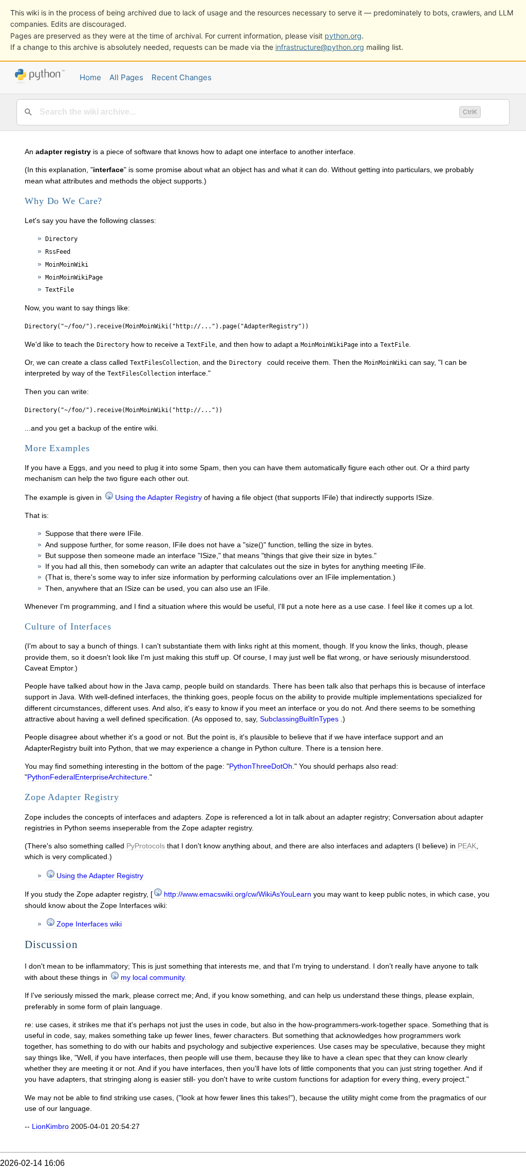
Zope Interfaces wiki (89, 924)
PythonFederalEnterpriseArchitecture (87, 777)
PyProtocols (145, 846)
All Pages (126, 77)
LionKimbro (50, 1126)
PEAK (467, 846)
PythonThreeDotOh (260, 766)
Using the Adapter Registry (158, 497)
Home (90, 77)
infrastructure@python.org (319, 47)
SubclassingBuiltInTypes (299, 719)
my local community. (153, 977)
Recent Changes (182, 77)
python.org (343, 35)
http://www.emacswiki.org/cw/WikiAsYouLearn (237, 894)
